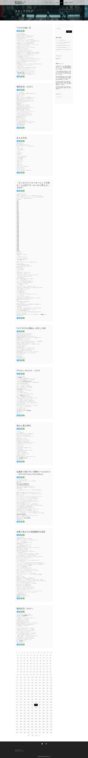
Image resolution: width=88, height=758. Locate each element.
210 (51, 704)
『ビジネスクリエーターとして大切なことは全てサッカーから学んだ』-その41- (33, 185)
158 (43, 691)
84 (34, 671)
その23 (18, 228)
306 (36, 732)
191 (17, 702)
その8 (17, 209)
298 (43, 729)
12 (51, 652)
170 (51, 693)
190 (51, 699)
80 (21, 671)
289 (47, 726)
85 (37, 671)
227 (39, 710)
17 (30, 655)
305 (32, 732)
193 (24, 702)
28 (30, 658)
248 (43, 715)
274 (28, 724)
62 (34, 666)
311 (29, 735)
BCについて (51, 2)
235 (32, 713)
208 (43, 704)
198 (43, 702)
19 (37, 655)
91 (20, 674)
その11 (18, 213)
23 (50, 655)
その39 (18, 249)
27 (27, 658)
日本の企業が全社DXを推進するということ (63, 47)
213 (24, 707)
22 (47, 655)
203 (24, 704)
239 (47, 713)
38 (27, 660)
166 (36, 693)
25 (21, 658)
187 (39, 699)
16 (27, 655)
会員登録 (66, 2)
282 (21, 726)
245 (32, 715)
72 (30, 669)
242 (21, 715)
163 (24, 693)
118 (43, 680)
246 (36, 715)
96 (37, 674)
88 (47, 671)
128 (43, 682)
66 (47, 666)
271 (17, 724)
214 (28, 707)
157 (39, 691)
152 (21, 691)
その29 (18, 236)
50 (30, 663)
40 (34, 660)
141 (17, 688)
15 (24, 655)
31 (40, 658)
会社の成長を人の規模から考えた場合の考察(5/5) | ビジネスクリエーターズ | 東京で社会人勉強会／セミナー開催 (63, 83)
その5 (17, 205)
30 (37, 658)
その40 (18, 250)
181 (17, 699)
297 (39, 729)
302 (21, 732)
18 (34, 655)
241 (17, 715)
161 (17, 693)
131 (17, 685)
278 (43, 724)
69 (21, 669)
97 (40, 674)
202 (21, 704)
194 (28, 702)
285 (32, 726)
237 (39, 713)
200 (51, 702)
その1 (17, 200)
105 (32, 677)
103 (24, 677)
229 (47, 710)
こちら (24, 124)
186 (36, 699)
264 (28, 721)
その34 (18, 242)
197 (39, 702)
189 (47, 699)
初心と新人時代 (24, 425)
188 (43, 699)
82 (27, 671)
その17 (18, 221)
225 (32, 710)
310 (51, 732)
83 (30, 671)
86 (40, 671)
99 (46, 674)
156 (36, 691)
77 (47, 669)
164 (28, 693)
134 (28, 685)
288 (43, 726)
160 (51, 691)
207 (39, 704)
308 (43, 732)
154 (28, 691)
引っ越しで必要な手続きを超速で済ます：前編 (63, 71)
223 (24, 710)
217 (39, 707)
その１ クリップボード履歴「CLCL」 (23, 483)
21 (43, 655)
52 (37, 663)
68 (17, 669)
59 (24, 666)
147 (39, 688)
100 (50, 674)
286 (36, 726)
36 (21, 660)
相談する (71, 2)
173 (24, 696)
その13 (18, 216)
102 (21, 677)
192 (21, 702)
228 (43, 710)
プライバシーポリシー (18, 749)
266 (36, 721)
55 (47, 663)
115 (32, 680)
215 (32, 707)
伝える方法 (22, 138)
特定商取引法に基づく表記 (19, 750)
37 (24, 660)
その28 (18, 235)
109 (47, 677)
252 (21, 718)
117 (39, 680)
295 (32, 729)
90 (17, 674)
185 (32, 699)
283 (24, 726)
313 (36, 735)
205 (32, 704)
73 (34, 669)
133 (24, 685)
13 (17, 655)
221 (17, 710)
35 (17, 660)
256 (36, 718)
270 (51, 721)
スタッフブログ (59, 96)
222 (21, 710)
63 (37, 666)
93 (27, 674)
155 (32, 691)
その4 (17, 204)
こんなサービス (19, 388)
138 (43, 685)
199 (47, 702)
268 (43, 721)
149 (47, 688)
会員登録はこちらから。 (24, 457)
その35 (18, 244)
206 (36, 704)
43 (43, 660)
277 (39, 724)
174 (28, 696)
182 (21, 699)
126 (36, 682)
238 (43, 713)
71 (27, 669)
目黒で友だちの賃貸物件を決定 (31, 532)
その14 (18, 217)
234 (28, 713)
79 (17, 671)
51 (34, 663)
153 (24, 691)
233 (24, 713)
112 (21, 680)
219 (47, 707)
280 (51, 724)
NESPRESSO (25, 615)
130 (51, 682)
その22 (18, 227)
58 (21, 666)
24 (17, 658)
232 (21, 713)
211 (17, 707)
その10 (18, 212)
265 (32, 721)
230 (51, 710)
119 (47, 680)
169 (47, 693)
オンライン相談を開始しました (62, 40)
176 (36, 696)
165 (32, 693)
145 (32, 688)
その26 (18, 232)
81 (24, 671)
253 (24, 718)
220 (51, 707)
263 (24, 721)
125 (32, 682)
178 (43, 696)
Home (46, 2)
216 (36, 707)
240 (51, 713)
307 (39, 732)
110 (51, 677)
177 (39, 696)
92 (24, 674)
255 (32, 718)
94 (30, 674)
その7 (17, 208)
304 (28, 732)
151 (17, 691)
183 (24, 699)
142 (21, 688)
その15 (18, 218)
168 (43, 693)
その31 (18, 239)
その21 (18, 226)
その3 (17, 203)
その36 (18, 245)
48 (24, 663)
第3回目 (20, 377)
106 (36, 677)
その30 (18, 237)
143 (24, 688)
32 (43, 658)
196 (36, 702)
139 (47, 685)
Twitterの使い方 (24, 28)
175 (32, 696)
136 (36, 685)
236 (36, 713)
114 (28, 680)
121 (17, 682)
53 (40, 663)
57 (17, 666)
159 (47, 691)
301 (17, 732)
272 (21, 724)
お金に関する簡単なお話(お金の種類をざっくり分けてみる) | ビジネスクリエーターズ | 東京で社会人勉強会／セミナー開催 (63, 78)
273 (24, 724)
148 (43, 688)
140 (51, 685)
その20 (18, 225)
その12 (18, 214)
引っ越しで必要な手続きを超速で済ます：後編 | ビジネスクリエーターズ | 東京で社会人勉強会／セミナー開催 (63, 73)
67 (50, 666)
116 (36, 680)
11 (47, 652)
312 (32, 735)
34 (50, 658)
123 (24, 682)
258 (43, 718)
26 (24, 658)
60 (27, 666)
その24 (18, 230)
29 (34, 658)
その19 (18, 223)
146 (36, 688)
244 (28, 715)
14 (21, 655)
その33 (18, 241)
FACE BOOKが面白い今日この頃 (31, 328)
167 (39, 693)
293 (24, 729)
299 (47, 729)
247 (39, 715)
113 (24, 680)
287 (39, 726)
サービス (57, 2)
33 (47, 658)
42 (40, 660)
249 (47, 715)
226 (36, 710)
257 (39, 718)
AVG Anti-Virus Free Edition (21, 514)
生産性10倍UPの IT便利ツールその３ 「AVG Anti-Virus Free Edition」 (34, 473)
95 (33, 674)
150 (51, 688)
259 (47, 718)
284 (28, 726)
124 (28, 682)
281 (17, 726)
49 (27, 663)
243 (24, 715)
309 (47, 732)
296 (36, 729)
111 (17, 680)
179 (47, 696)
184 (28, 699)
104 (28, 677)
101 (17, 677)
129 (47, 682)
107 (39, 677)
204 (28, 704)
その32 (18, 240)
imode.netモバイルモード (27, 381)
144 (28, 688)
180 (51, 696)
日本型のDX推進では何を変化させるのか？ (63, 45)
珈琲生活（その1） (25, 608)
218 (43, 707)
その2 (17, 202)
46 (17, 663)
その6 (17, 207)
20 (40, 655)
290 (51, 726)
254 (28, 718)
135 (32, 685)
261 (17, 721)
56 (50, 663)
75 (40, 669)
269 (47, 721)
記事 (61, 2)
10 (44, 652)
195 (32, 702)
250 (51, 715)
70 (24, 669)
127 (39, 682)
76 (43, 669)
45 (50, 660)
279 (47, 724)
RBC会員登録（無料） (21, 72)
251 (17, 718)
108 (43, 677)
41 (37, 660)
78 (50, 669)
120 (51, 680)
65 (43, 666)
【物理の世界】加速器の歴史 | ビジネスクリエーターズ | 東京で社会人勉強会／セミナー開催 (63, 68)
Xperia (21, 395)
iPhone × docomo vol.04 (28, 370)
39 (30, 660)
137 (39, 685)
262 (21, 721)
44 (47, 660)
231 (17, 713)
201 (17, 704)
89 (50, 671)
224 (28, 710)
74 (37, 669)
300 (51, 729)
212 (21, 707)
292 (21, 729)
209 (47, 704)
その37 (18, 246)
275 (32, 724)
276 (36, 724)
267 (39, 721)
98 (43, 674)
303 (24, 732)
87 (43, 671)
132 (21, 685)
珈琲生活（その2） (25, 87)
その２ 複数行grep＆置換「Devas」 (23, 484)
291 (17, 729)
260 (51, 718)
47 (21, 663)
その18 (18, 222)
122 (21, 682)
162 (21, 693)
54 (43, 663)
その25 (18, 231)
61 (30, 666)
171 (17, 696)
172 (21, 696)
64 (40, 666)
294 (28, 729)
